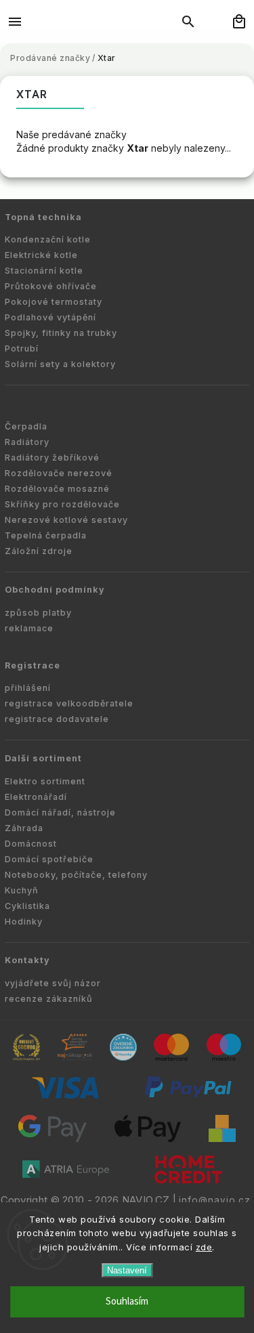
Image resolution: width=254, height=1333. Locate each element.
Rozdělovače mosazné (57, 489)
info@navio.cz (215, 1200)
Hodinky (24, 921)
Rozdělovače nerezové (58, 473)
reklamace (29, 628)
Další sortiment (43, 758)
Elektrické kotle (41, 255)
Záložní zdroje (38, 551)
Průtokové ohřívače (51, 286)
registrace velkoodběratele (69, 703)
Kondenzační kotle (48, 239)
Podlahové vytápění (50, 317)
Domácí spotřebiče (49, 859)
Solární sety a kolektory (60, 364)
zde (204, 1247)
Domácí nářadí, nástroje (60, 812)
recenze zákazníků (49, 999)
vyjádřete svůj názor (53, 983)
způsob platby (38, 613)
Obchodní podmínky (55, 590)
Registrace (32, 665)
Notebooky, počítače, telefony (76, 875)
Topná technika (43, 217)
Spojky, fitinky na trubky (61, 333)
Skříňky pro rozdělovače (62, 504)
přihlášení (28, 688)
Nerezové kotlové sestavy (66, 520)
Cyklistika (27, 906)
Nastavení (127, 1270)
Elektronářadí (36, 797)
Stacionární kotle (44, 271)
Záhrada (24, 828)
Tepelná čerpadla (46, 535)
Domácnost (31, 844)
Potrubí (22, 348)
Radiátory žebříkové (52, 457)
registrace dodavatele (57, 719)
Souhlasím (127, 1301)
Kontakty (27, 960)
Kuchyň (22, 890)
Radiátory (27, 442)
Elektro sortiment (45, 781)
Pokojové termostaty (53, 302)
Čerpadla (26, 426)
